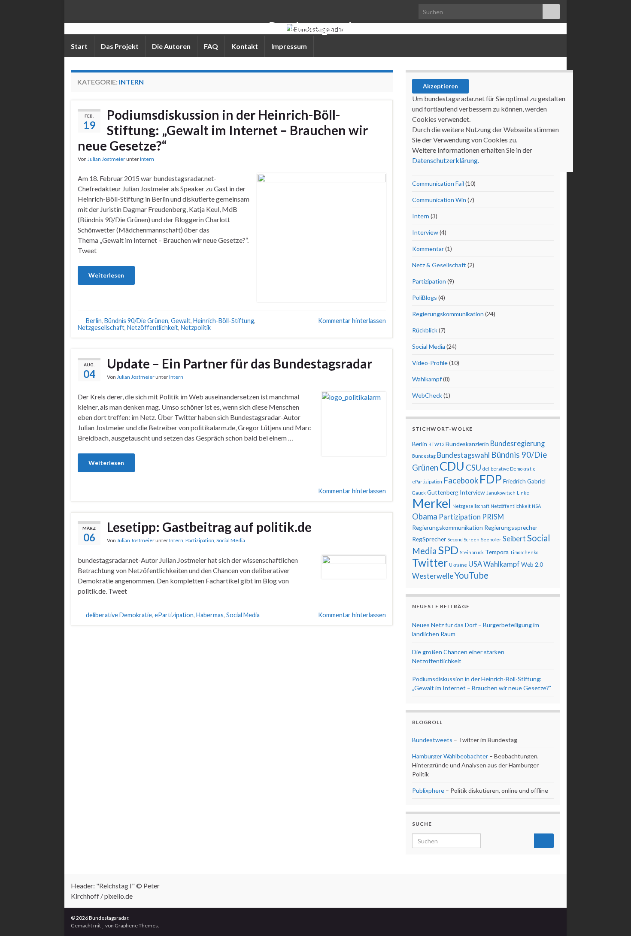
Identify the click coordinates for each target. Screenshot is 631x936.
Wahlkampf (427, 379)
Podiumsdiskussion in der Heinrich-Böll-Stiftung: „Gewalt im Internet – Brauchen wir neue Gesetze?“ (223, 130)
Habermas (210, 615)
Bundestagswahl (463, 455)
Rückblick (424, 330)
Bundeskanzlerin (467, 443)
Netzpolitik (196, 327)
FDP (490, 479)
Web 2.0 (532, 564)
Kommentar (428, 248)
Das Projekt (120, 46)
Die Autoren (171, 46)
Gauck (419, 492)
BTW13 (436, 444)
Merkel (431, 502)
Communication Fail (438, 183)
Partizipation (199, 540)
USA (475, 564)
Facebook (460, 480)
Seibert (514, 538)
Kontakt (244, 46)
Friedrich (514, 481)
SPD (448, 549)
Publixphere (428, 790)
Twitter (430, 562)
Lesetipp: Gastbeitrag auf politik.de (209, 526)
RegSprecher (429, 539)
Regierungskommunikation (448, 313)
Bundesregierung (517, 443)
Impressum (289, 46)
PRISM (493, 517)
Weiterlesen (106, 275)
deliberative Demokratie (119, 615)
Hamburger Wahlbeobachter (450, 756)
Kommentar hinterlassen (352, 320)
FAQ (211, 46)
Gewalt (181, 320)
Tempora (497, 552)
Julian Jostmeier (106, 159)
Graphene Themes (136, 925)
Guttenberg (442, 492)
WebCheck (427, 395)
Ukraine (458, 565)
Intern (147, 159)
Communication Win (439, 199)
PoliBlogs (424, 297)
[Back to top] (611, 916)
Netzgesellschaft (101, 327)
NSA (536, 506)
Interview (425, 232)
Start (79, 46)
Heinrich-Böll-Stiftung (223, 320)
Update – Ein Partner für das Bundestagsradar (239, 363)
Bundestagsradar (315, 27)
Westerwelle (432, 576)
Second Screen (463, 539)
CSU (473, 467)
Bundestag (424, 456)
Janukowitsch (501, 492)
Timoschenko (524, 552)
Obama (424, 516)
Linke (523, 492)
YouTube (471, 575)
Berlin (94, 320)
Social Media (230, 540)
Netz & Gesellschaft (439, 265)
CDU (452, 466)
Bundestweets (432, 739)
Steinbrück (472, 552)
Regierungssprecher (510, 527)
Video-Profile (430, 362)
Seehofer (491, 539)
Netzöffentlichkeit (152, 327)
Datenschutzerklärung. (445, 160)
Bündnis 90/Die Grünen (136, 320)
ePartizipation (174, 615)
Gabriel (536, 481)
